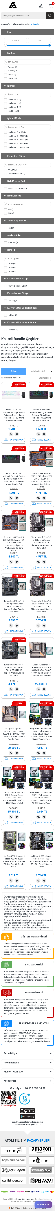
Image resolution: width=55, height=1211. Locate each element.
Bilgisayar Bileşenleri (21, 24)
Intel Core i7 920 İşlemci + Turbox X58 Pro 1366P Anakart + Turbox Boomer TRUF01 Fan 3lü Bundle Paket (14, 861)
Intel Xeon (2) (13, 111)
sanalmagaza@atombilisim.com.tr (27, 1122)
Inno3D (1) (12, 78)
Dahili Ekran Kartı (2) (16, 174)
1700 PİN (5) (13, 242)
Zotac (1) (12, 75)
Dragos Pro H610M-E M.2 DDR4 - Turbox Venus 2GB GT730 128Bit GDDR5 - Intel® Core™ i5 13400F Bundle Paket (41, 797)
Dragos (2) (12, 67)
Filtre (13, 371)
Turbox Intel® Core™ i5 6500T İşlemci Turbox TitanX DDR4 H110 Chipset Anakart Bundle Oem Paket (14, 606)
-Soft (12, 1208)
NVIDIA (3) (12, 170)
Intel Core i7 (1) (14, 107)
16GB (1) (11, 213)
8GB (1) (11, 209)
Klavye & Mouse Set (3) (17, 286)
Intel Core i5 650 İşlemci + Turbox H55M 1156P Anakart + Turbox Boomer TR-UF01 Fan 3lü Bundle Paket (41, 861)
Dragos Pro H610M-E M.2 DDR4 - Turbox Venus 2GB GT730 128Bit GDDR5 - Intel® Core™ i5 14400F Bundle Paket (14, 797)
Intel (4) (11, 228)
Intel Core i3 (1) (14, 100)
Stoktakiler (44, 378)
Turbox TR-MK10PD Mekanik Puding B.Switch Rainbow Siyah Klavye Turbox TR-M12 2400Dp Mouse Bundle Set (14, 478)
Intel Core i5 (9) (14, 103)
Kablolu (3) (12, 315)
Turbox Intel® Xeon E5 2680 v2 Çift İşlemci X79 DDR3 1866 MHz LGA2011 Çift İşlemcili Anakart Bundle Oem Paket (13, 544)
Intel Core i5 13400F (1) (18, 140)
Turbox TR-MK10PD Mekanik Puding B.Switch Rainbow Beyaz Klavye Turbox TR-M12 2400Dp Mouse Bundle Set (14, 415)
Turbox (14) (12, 71)
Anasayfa (5, 24)
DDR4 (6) (12, 268)
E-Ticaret (18, 1208)
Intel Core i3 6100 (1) (17, 132)
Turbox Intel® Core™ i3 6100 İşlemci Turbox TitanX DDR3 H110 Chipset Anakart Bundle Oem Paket (41, 542)
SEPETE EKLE (13, 440)
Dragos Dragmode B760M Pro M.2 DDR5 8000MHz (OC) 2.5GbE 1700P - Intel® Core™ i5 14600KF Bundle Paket (41, 670)
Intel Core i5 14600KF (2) (18, 147)
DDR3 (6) (12, 271)
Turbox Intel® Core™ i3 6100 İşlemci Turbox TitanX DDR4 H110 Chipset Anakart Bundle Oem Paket (14, 670)
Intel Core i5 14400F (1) (18, 144)
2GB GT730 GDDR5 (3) (17, 188)
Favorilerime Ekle (17, 434)
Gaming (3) (12, 301)
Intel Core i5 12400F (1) (18, 136)
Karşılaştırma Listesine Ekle (11, 434)
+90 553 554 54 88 (34, 1088)
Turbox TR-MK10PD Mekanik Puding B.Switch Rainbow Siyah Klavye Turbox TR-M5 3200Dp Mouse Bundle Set (41, 415)
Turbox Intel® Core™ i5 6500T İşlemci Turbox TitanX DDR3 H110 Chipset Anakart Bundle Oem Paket (41, 606)
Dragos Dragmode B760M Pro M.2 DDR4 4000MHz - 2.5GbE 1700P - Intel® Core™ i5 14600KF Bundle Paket (14, 733)
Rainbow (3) (13, 330)
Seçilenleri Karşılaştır (12, 378)
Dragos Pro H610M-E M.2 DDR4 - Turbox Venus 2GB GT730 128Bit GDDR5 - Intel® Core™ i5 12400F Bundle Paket (41, 733)
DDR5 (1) (12, 264)
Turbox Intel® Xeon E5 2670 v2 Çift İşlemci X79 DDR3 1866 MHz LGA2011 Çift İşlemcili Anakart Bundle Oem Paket (41, 480)
